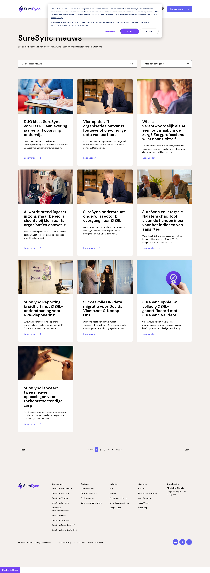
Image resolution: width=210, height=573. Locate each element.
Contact (142, 488)
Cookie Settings (10, 570)
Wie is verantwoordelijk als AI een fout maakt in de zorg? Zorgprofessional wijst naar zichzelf (163, 130)
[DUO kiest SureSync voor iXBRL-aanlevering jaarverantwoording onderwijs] (46, 96)
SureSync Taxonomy (61, 520)
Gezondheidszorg (89, 493)
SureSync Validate (60, 498)
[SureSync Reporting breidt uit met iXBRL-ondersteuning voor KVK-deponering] (46, 277)
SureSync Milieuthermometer (60, 509)
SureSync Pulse (59, 515)
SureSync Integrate (60, 503)
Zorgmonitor (115, 507)
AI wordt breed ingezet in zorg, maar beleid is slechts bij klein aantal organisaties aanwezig (45, 218)
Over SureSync (145, 498)
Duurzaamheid (87, 488)
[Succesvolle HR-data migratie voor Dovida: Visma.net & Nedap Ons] (105, 277)
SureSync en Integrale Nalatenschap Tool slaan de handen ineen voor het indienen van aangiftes (163, 220)
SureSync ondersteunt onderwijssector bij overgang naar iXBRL (104, 216)
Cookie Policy (65, 542)
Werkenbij (142, 507)
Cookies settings (110, 31)
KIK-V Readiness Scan (119, 503)
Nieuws (113, 493)
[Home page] (30, 9)
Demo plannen (177, 9)
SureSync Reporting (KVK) (63, 525)
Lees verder (30, 157)
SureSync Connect (60, 493)
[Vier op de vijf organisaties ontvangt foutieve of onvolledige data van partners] (105, 96)
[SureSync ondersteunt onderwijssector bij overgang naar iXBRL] (105, 187)
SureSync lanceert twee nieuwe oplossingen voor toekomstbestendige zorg (43, 397)
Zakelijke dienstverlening (91, 503)
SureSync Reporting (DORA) (64, 530)
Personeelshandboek (147, 493)
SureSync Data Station (62, 488)
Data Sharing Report (119, 498)
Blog (111, 488)
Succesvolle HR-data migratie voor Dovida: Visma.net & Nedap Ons (103, 309)
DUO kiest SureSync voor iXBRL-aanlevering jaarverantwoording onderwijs (45, 128)
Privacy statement (96, 542)
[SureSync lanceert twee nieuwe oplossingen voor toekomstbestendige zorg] (46, 363)
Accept (130, 31)
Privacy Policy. (57, 18)
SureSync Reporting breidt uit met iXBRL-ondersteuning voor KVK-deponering (43, 309)
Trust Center (143, 503)
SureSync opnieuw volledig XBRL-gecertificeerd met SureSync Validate (159, 309)
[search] (131, 63)
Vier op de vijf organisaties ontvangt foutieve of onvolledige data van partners (104, 128)
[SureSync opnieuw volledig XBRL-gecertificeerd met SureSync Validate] (164, 277)
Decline (149, 31)
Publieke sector (87, 498)
